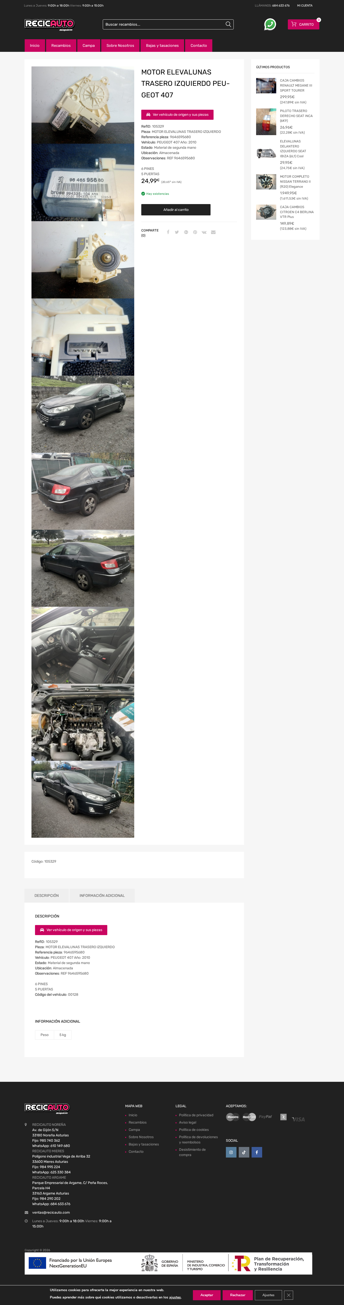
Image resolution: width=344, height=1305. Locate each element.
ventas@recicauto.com (51, 1212)
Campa (89, 45)
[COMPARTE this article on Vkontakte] (203, 232)
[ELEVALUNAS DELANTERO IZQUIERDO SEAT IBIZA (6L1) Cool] (266, 152)
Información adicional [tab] (102, 895)
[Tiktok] (244, 1152)
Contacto (199, 45)
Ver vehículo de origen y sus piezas (181, 114)
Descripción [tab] (47, 895)
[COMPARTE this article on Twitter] (176, 232)
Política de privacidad (196, 1115)
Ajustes (268, 1295)
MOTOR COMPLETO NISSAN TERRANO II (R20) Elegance (295, 181)
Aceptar (206, 1295)
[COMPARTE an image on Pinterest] (194, 232)
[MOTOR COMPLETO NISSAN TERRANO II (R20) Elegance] (266, 181)
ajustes (175, 1297)
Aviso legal (187, 1122)
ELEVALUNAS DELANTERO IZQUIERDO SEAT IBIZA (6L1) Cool (293, 148)
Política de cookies (194, 1130)
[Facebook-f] (257, 1152)
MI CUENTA (305, 5)
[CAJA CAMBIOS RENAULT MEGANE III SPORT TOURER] (266, 85)
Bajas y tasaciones (162, 45)
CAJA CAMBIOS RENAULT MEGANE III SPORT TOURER (296, 85)
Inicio (35, 45)
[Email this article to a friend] (212, 232)
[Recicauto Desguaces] (46, 25)
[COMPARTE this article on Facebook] (167, 232)
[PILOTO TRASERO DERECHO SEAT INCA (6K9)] (266, 121)
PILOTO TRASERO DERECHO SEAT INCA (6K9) (296, 116)
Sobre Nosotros (120, 45)
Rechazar (237, 1295)
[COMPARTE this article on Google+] (185, 232)
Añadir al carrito (176, 210)
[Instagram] (231, 1152)
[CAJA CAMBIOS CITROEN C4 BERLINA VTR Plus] (266, 212)
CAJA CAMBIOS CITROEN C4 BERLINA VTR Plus (297, 212)
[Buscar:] (168, 24)
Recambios (61, 45)
